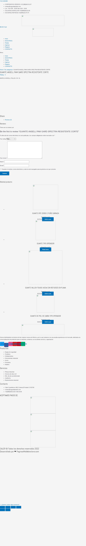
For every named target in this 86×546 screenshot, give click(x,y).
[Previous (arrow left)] (2, 510)
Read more (45, 249)
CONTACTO (8, 49)
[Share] (7, 507)
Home (1, 69)
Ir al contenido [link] (4, 1)
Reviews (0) (8, 119)
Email (2, 165)
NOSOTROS (8, 41)
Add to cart (48, 219)
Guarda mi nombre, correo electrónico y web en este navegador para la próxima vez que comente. (29, 169)
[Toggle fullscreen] (13, 507)
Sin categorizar (8, 69)
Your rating (3, 139)
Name (2, 161)
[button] (43, 53)
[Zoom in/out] (18, 507)
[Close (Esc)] (2, 507)
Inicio (6, 38)
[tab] (45, 120)
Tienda (7, 43)
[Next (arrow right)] (7, 510)
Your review (3, 158)
